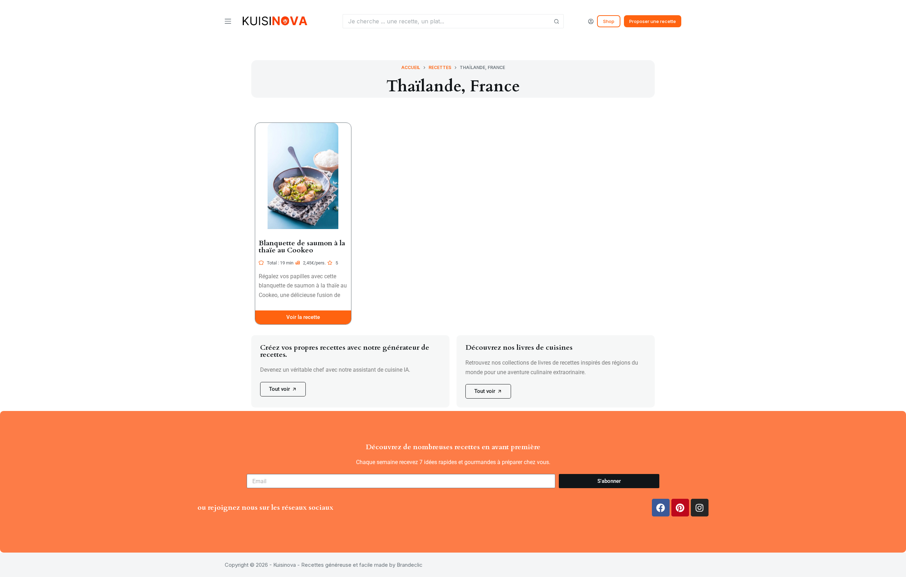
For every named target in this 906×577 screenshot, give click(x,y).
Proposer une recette (652, 21)
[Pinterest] (680, 507)
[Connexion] (591, 21)
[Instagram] (700, 507)
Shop (608, 21)
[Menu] (228, 21)
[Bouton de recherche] (557, 21)
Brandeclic (410, 564)
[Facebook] (661, 507)
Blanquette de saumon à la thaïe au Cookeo (302, 246)
